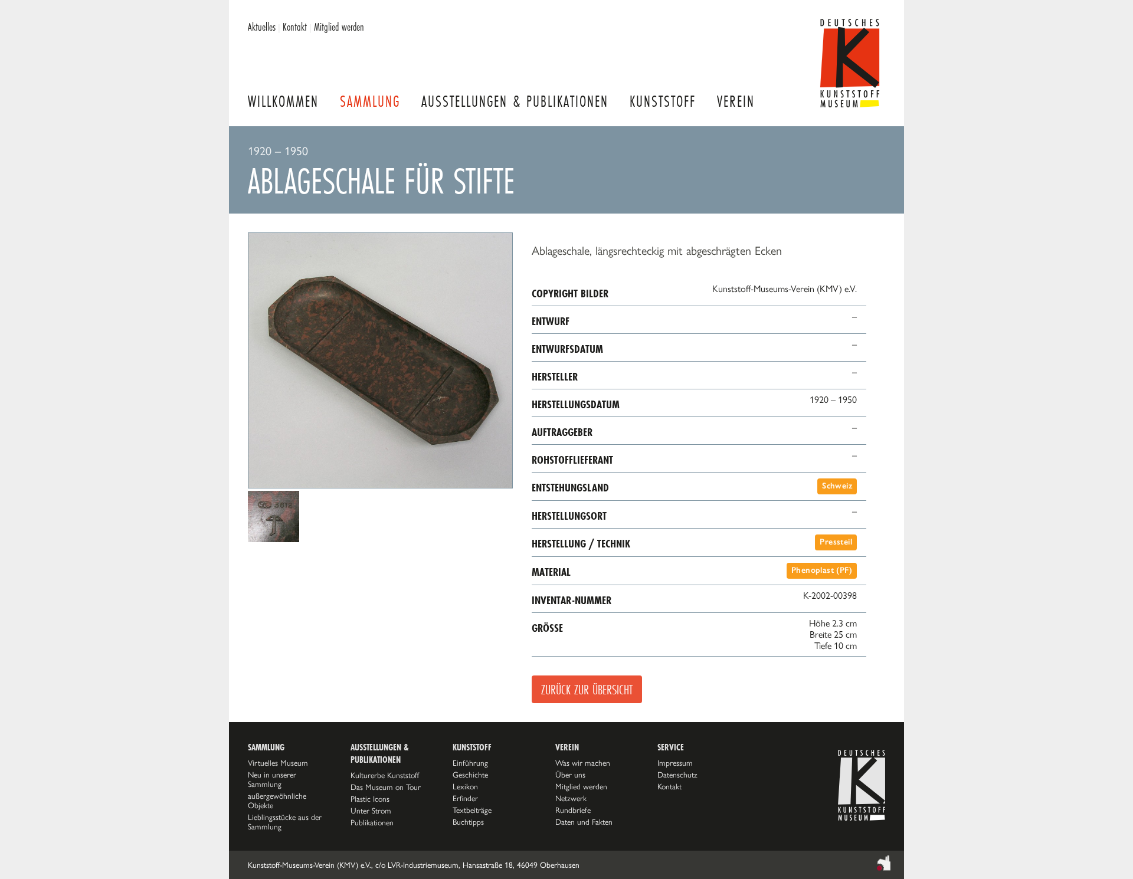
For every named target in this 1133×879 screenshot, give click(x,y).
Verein (736, 101)
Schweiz (837, 486)
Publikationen (372, 822)
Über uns (570, 774)
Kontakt (295, 26)
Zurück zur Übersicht (587, 689)
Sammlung (370, 101)
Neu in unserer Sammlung (272, 779)
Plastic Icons (370, 798)
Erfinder (465, 798)
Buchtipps (468, 821)
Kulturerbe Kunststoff (385, 775)
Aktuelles (262, 26)
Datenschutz (677, 774)
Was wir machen (582, 763)
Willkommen (283, 101)
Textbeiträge (472, 810)
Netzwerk (571, 798)
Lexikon (465, 786)
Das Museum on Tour (386, 787)
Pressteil (836, 542)
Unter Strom (371, 810)
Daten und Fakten (584, 821)
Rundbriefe (573, 810)
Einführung (470, 763)
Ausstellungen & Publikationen (514, 101)
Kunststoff (663, 101)
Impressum (675, 763)
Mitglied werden (339, 26)
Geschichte (470, 774)
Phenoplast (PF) (821, 570)
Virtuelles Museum (278, 763)
